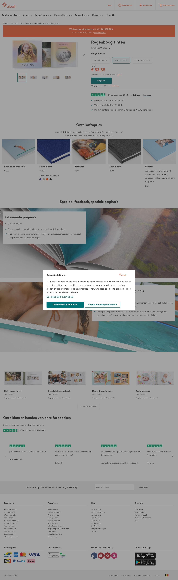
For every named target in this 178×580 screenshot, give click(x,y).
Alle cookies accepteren (65, 304)
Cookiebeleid (53, 297)
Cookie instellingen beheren (102, 304)
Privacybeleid (66, 297)
